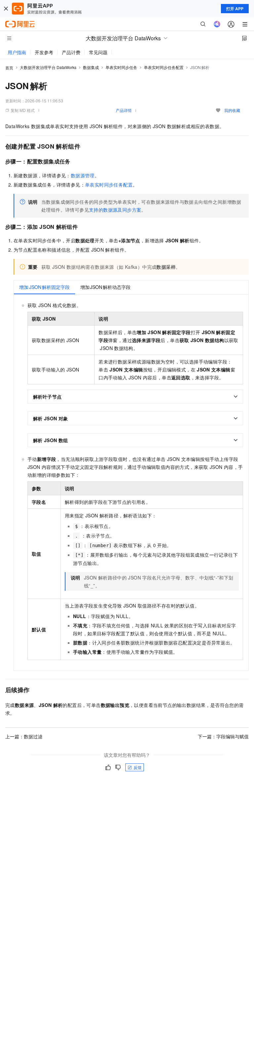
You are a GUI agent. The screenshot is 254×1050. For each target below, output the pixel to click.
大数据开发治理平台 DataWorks (48, 67)
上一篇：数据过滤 (23, 736)
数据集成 (91, 67)
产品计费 (71, 52)
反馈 (138, 767)
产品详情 (124, 110)
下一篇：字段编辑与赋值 (223, 736)
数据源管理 (83, 175)
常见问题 (98, 52)
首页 (9, 67)
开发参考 (44, 52)
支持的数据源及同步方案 (115, 209)
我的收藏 (232, 110)
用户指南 (17, 52)
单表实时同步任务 (121, 67)
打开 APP (234, 9)
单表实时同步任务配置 (164, 67)
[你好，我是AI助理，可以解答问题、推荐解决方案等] (217, 24)
